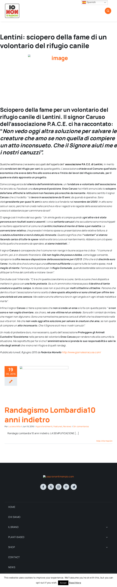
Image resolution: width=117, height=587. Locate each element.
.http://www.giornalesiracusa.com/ (81, 352)
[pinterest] (66, 487)
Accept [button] (63, 582)
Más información (104, 440)
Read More (75, 582)
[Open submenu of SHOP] (106, 547)
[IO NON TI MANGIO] (12, 4)
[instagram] (58, 487)
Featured (57, 426)
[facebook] (43, 487)
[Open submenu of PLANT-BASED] (106, 537)
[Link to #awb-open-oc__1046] (108, 11)
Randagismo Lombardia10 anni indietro (50, 414)
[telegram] (74, 487)
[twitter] (51, 487)
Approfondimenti (44, 426)
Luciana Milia (14, 426)
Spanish (91, 2)
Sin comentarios (81, 426)
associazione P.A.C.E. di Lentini (84, 164)
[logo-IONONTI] (58, 476)
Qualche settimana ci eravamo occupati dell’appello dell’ (32, 164)
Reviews (67, 426)
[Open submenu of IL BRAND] (106, 527)
